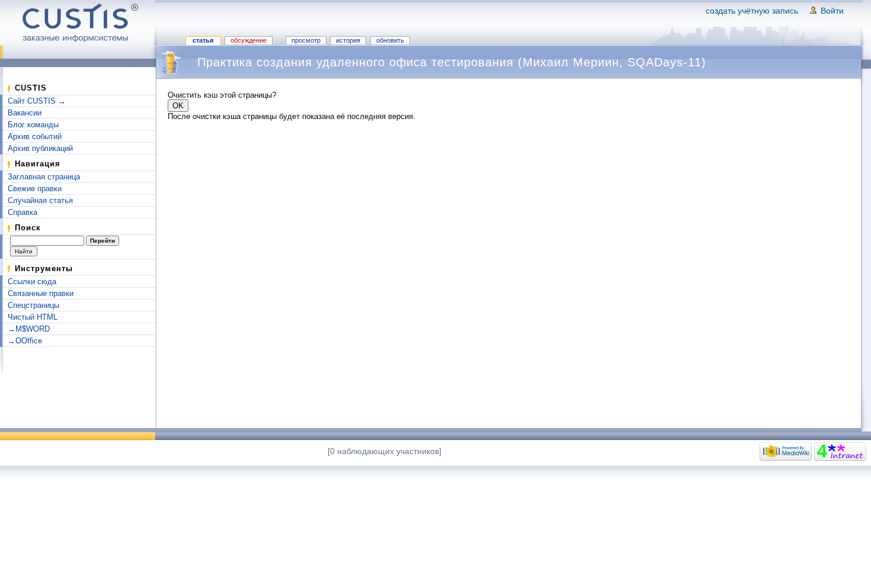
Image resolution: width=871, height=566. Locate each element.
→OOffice (25, 340)
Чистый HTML (32, 317)
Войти (832, 10)
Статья (203, 40)
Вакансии (24, 112)
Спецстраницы (33, 305)
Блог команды (33, 124)
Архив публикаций (40, 148)
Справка (22, 212)
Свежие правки (35, 188)
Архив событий (35, 136)
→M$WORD (29, 328)
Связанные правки (40, 293)
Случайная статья (40, 200)
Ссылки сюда (32, 281)
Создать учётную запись (752, 10)
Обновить (390, 40)
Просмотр (306, 40)
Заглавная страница (44, 176)
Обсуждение (248, 40)
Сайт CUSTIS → (37, 101)
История (348, 40)
